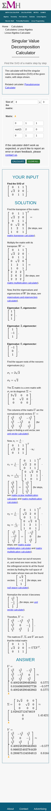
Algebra (6, 16)
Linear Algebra (41, 16)
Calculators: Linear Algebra (19, 29)
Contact (23, 808)
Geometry (14, 16)
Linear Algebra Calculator (17, 33)
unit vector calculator (17, 434)
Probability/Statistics (22, 21)
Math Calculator (12, 12)
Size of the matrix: (9, 105)
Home (5, 26)
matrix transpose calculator (20, 235)
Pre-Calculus (23, 16)
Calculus (32, 16)
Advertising (40, 808)
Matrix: (9, 116)
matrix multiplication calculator (22, 283)
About (10, 808)
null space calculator (17, 587)
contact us (11, 155)
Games (43, 12)
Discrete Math (9, 21)
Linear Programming (37, 21)
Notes (36, 12)
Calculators (26, 12)
